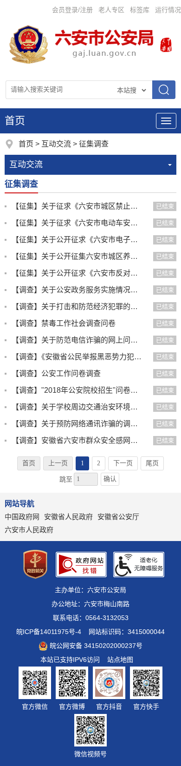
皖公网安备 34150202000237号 (96, 645)
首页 (15, 120)
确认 (109, 478)
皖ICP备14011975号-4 (48, 631)
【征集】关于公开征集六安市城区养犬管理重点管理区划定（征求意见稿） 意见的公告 (78, 256)
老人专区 (111, 9)
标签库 (139, 9)
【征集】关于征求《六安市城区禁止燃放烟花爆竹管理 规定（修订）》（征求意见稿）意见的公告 (78, 206)
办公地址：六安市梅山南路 (90, 604)
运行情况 (168, 9)
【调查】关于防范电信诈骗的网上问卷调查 (78, 340)
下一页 (123, 463)
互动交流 (56, 144)
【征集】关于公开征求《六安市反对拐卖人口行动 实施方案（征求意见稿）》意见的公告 (78, 273)
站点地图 (120, 659)
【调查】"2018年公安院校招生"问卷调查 (78, 390)
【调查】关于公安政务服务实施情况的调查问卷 (78, 290)
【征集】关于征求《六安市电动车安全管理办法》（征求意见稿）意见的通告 (78, 223)
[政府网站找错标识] (81, 564)
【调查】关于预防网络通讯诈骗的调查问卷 (78, 424)
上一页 (58, 463)
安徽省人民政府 (68, 517)
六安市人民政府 (29, 530)
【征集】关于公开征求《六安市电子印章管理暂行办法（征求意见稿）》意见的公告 (78, 240)
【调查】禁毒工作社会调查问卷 (64, 323)
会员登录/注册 (72, 9)
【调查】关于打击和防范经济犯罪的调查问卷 (78, 306)
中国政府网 (22, 517)
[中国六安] (166, 43)
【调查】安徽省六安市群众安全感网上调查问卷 (78, 440)
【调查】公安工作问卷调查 (56, 373)
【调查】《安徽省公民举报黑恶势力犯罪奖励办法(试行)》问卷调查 (78, 357)
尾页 (152, 463)
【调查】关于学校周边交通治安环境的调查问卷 (78, 407)
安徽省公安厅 (118, 517)
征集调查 (94, 144)
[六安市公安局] (82, 43)
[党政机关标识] (35, 564)
